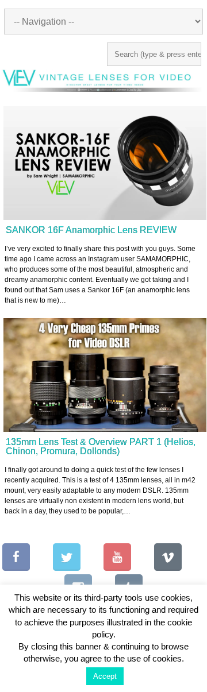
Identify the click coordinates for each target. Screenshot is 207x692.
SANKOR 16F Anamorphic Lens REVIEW (91, 230)
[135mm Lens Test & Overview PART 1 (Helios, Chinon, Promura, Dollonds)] (104, 375)
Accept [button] (105, 680)
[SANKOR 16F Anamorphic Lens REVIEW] (104, 163)
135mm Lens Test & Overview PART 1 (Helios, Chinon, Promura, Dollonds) (100, 446)
